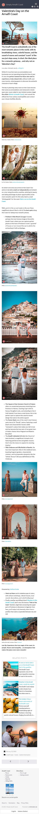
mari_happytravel (9, 498)
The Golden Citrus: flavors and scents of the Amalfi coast (25, 701)
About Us (4, 803)
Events (16, 755)
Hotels (7, 777)
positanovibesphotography (18, 182)
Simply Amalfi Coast (14, 5)
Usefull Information (24, 755)
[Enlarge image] (35, 25)
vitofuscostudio (17, 139)
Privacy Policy (24, 803)
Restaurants (8, 775)
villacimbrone (8, 541)
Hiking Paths (8, 781)
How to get (23, 773)
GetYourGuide (14, 589)
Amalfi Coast (9, 755)
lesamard (20, 642)
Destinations (12, 803)
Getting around (24, 775)
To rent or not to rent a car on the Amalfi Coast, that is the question (26, 665)
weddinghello (21, 68)
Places (7, 773)
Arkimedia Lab (33, 807)
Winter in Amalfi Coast (16, 94)
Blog (18, 803)
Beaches (7, 779)
